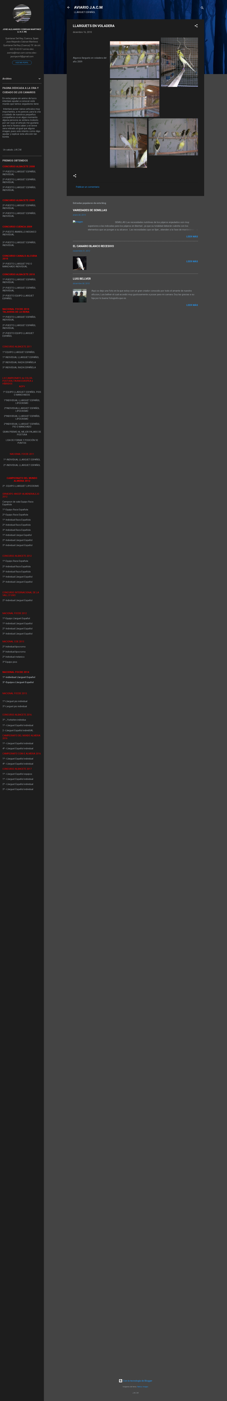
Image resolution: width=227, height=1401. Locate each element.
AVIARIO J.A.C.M (88, 7)
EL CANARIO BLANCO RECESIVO (93, 246)
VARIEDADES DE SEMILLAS (90, 210)
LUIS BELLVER (82, 278)
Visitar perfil (21, 63)
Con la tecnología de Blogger (137, 1380)
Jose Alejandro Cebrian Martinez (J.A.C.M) (22, 30)
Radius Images (142, 1387)
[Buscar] (202, 8)
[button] (196, 26)
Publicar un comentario (87, 187)
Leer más (192, 236)
